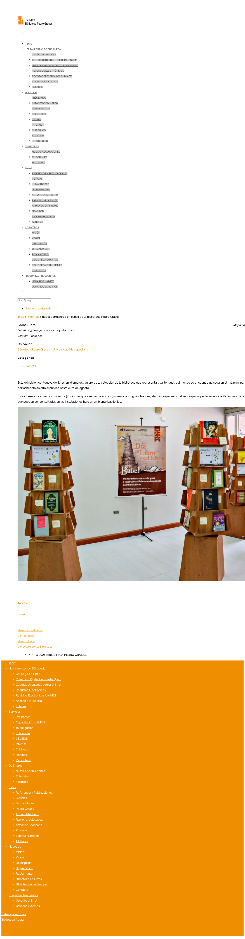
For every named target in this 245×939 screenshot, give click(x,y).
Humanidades (40, 184)
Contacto (39, 270)
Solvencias (39, 114)
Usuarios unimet (43, 281)
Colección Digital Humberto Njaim (54, 60)
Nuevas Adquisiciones (46, 151)
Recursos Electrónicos (48, 70)
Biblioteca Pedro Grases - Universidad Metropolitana (53, 349)
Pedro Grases (41, 189)
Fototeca (38, 162)
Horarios (38, 135)
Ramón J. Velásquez (45, 200)
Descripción (39, 243)
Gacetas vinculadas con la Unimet (55, 65)
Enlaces (37, 87)
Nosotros (32, 227)
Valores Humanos (43, 216)
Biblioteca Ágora (12, 919)
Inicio (21, 316)
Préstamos (39, 97)
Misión (36, 232)
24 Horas (37, 222)
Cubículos (39, 130)
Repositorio (40, 141)
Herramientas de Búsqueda (43, 49)
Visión (36, 238)
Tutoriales (39, 157)
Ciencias (37, 178)
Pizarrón (38, 211)
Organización (41, 249)
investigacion (41, 108)
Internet (38, 124)
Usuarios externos (45, 286)
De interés (32, 146)
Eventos (33, 316)
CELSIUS (36, 119)
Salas (28, 168)
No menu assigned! (38, 308)
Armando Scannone (45, 205)
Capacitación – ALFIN (45, 103)
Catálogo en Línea (44, 54)
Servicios (31, 92)
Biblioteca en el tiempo (47, 265)
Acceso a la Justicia (45, 81)
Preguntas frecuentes (40, 276)
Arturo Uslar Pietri (45, 195)
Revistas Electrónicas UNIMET (52, 76)
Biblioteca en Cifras (45, 259)
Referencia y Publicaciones (49, 173)
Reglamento (40, 254)
